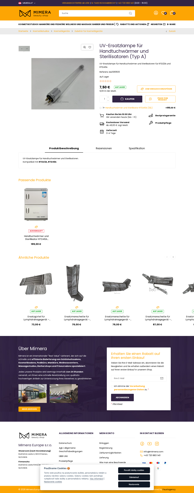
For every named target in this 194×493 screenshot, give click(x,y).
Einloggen (104, 443)
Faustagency (169, 489)
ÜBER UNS (63, 456)
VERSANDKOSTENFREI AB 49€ (76, 3)
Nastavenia (134, 484)
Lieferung (104, 457)
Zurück (172, 31)
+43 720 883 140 (126, 3)
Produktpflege (66, 461)
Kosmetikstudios (28, 24)
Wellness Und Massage (79, 24)
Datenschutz (65, 443)
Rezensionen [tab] (104, 148)
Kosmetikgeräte (62, 31)
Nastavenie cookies (53, 481)
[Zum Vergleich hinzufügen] (36, 228)
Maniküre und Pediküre (52, 24)
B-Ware (171, 24)
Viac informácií (96, 479)
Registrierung (105, 448)
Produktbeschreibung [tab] (64, 148)
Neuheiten (156, 24)
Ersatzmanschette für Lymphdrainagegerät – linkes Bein (117, 318)
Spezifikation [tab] (137, 148)
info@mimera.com (153, 451)
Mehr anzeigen (29, 409)
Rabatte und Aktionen (133, 24)
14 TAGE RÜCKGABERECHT (103, 3)
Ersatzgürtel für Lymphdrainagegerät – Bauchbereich (36, 318)
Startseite (23, 31)
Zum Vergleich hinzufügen (158, 89)
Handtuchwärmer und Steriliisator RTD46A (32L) (129, 107)
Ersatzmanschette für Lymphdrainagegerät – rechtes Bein (77, 318)
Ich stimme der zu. (131, 388)
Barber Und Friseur (103, 24)
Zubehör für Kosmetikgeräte (89, 31)
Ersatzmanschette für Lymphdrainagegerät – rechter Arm (158, 318)
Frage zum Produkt (163, 99)
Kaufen (129, 99)
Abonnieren (122, 397)
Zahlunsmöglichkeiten (110, 452)
